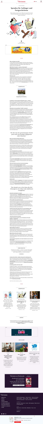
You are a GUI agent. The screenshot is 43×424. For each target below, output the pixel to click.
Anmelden (41, 1)
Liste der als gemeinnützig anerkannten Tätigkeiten (22, 168)
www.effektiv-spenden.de (21, 194)
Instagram (31, 322)
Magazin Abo (19, 407)
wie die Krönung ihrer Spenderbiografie (25, 124)
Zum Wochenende (4, 401)
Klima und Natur (19, 398)
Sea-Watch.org (19, 203)
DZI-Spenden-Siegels (25, 81)
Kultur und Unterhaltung (33, 398)
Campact (19, 171)
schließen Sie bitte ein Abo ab (25, 321)
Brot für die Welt (17, 158)
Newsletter (3, 397)
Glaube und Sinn (28, 397)
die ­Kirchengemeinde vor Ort (22, 112)
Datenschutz (23, 403)
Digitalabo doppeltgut (5, 404)
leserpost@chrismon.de (19, 322)
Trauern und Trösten (28, 399)
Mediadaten (29, 407)
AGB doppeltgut (31, 403)
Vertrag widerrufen (20, 404)
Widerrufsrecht (37, 403)
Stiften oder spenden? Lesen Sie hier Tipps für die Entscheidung (19, 163)
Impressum (18, 403)
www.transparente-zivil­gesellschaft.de (19, 183)
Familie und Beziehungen (21, 397)
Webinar (2, 400)
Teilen (21, 58)
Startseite (17, 3)
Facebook (19, 323)
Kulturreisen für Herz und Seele (34, 354)
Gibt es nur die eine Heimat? (21, 355)
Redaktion (18, 411)
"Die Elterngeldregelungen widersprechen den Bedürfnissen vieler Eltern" (8, 356)
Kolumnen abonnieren (5, 403)
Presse (32, 407)
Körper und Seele (25, 398)
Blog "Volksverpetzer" (19, 165)
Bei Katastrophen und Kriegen (14, 68)
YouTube (1, 413)
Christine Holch (22, 42)
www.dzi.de (20, 180)
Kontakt (27, 403)
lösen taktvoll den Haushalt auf (20, 241)
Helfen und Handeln (35, 397)
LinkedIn (23, 323)
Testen (35, 1)
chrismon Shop (23, 407)
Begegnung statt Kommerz (21, 96)
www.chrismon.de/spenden (16, 278)
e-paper (2, 407)
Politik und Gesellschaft (21, 399)
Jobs (35, 407)
